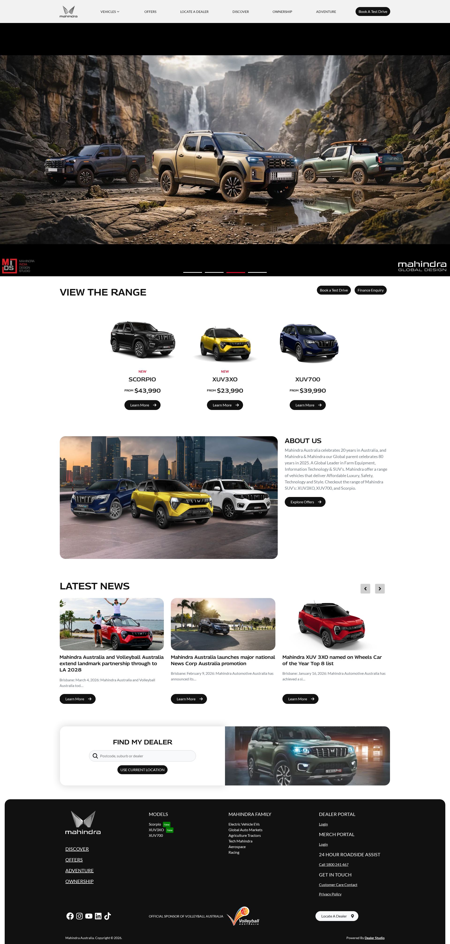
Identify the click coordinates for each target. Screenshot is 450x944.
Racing (234, 852)
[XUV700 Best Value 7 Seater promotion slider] (214, 272)
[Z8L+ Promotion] (225, 149)
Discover (240, 12)
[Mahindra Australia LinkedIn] (98, 916)
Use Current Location (142, 769)
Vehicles (108, 12)
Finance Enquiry (371, 290)
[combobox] (147, 756)
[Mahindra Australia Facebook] (70, 916)
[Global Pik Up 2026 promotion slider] (235, 272)
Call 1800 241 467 (334, 864)
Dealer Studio (375, 938)
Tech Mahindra (240, 841)
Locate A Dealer (194, 12)
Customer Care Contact (338, 884)
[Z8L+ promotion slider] (257, 272)
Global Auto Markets (245, 829)
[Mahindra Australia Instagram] (79, 916)
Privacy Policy (330, 894)
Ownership (282, 12)
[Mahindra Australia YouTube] (89, 916)
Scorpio (155, 824)
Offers (150, 12)
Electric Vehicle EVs (244, 824)
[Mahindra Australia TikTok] (107, 916)
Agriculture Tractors (245, 835)
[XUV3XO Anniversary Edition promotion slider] (192, 272)
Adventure (326, 12)
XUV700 (156, 835)
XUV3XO (156, 829)
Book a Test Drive (334, 290)
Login (323, 824)
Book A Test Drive (373, 11)
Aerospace (237, 846)
